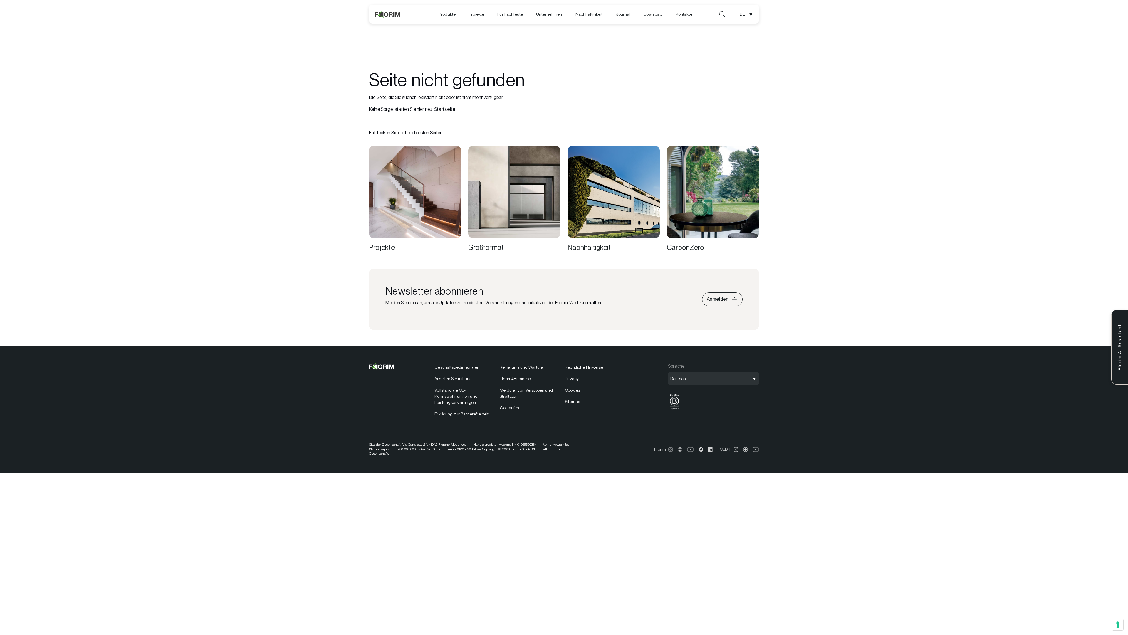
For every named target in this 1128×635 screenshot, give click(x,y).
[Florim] (388, 14)
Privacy (572, 378)
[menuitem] (447, 14)
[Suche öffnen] (722, 14)
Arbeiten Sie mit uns (452, 378)
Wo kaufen (509, 407)
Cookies (572, 390)
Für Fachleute (510, 14)
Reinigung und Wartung (522, 367)
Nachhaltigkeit (589, 14)
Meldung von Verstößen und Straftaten (526, 393)
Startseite (445, 109)
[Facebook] (701, 449)
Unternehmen (549, 14)
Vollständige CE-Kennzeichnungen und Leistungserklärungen (456, 396)
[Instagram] (670, 449)
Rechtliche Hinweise (584, 367)
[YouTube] (690, 449)
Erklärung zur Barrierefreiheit (461, 414)
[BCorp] (674, 409)
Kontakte (684, 14)
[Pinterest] (680, 449)
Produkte (447, 14)
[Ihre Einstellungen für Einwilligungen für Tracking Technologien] (1117, 624)
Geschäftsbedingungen (456, 367)
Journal (623, 14)
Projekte (476, 14)
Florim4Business (515, 378)
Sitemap (572, 401)
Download (653, 14)
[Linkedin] (710, 449)
